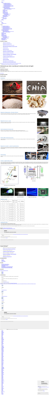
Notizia (2, 19)
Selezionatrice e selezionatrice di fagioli (8, 51)
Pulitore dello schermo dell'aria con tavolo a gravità (9, 8)
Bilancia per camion (5, 15)
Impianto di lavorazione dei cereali (6, 6)
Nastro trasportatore (6, 14)
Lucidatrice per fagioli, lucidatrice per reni (8, 56)
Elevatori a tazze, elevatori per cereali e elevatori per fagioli (9, 228)
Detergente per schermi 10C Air (7, 256)
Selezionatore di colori (5, 12)
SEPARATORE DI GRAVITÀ (5, 265)
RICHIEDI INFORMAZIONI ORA (4, 270)
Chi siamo (3, 17)
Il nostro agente (4, 18)
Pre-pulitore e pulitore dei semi (6, 7)
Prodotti (2, 2)
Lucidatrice (4, 11)
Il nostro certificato (4, 261)
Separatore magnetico (6, 59)
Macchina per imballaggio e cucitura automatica (9, 54)
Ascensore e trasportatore (5, 13)
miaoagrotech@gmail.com (4, 296)
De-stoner (4, 9)
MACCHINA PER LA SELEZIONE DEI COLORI (7, 266)
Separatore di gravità (5, 10)
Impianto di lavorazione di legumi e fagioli (8, 5)
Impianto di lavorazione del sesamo (8, 4)
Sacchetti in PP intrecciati (5, 16)
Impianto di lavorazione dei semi (7, 3)
